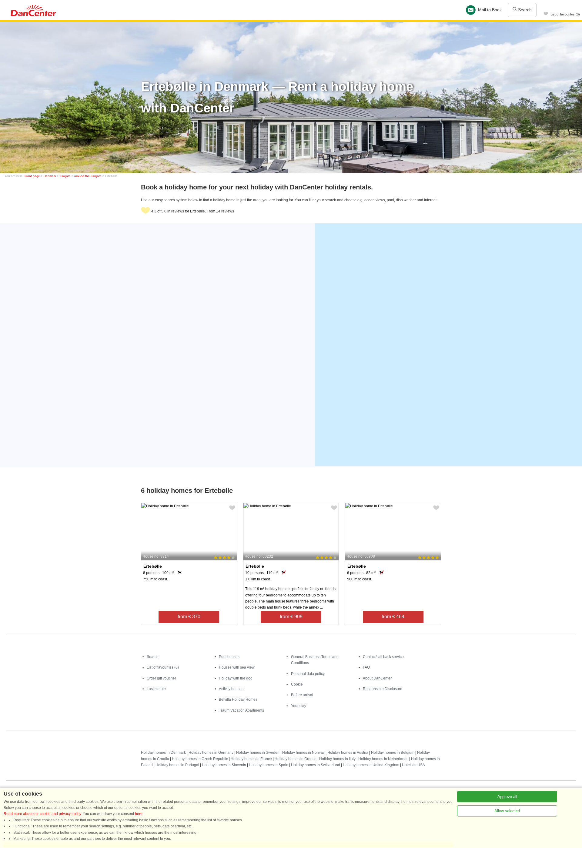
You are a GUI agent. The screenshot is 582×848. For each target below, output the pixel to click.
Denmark (50, 176)
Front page (32, 176)
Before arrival (302, 695)
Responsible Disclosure (382, 689)
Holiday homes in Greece (295, 759)
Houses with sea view (237, 667)
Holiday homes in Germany (211, 752)
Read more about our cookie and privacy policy (42, 814)
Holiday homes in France (251, 759)
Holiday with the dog (236, 678)
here (138, 814)
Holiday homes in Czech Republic (200, 759)
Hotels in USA (413, 765)
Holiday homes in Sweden (257, 752)
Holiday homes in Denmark (163, 752)
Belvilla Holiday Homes (238, 699)
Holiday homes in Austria (347, 752)
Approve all (507, 796)
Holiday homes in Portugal (177, 765)
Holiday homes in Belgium (392, 752)
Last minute (156, 689)
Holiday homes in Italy (337, 759)
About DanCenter (377, 678)
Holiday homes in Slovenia (224, 765)
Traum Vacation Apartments (241, 710)
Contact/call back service (383, 657)
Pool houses (229, 657)
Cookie (297, 684)
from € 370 (189, 616)
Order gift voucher (161, 678)
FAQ (366, 667)
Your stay (298, 706)
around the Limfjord (88, 176)
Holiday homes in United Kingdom (371, 765)
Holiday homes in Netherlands (383, 759)
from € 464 (393, 616)
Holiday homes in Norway (303, 752)
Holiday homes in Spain (268, 765)
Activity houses (231, 689)
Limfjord (65, 176)
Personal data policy (308, 674)
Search (524, 9)
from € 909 (291, 616)
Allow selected (507, 811)
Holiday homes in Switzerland (315, 765)
